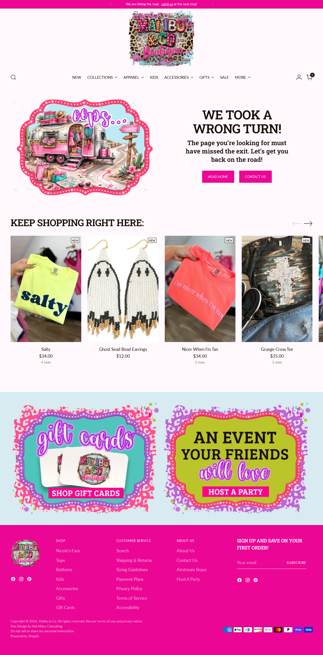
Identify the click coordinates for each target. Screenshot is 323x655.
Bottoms (64, 569)
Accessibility (128, 607)
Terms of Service (131, 598)
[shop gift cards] (86, 458)
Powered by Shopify (25, 636)
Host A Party (188, 579)
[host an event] (237, 458)
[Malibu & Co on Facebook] (14, 580)
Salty (45, 349)
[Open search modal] (13, 77)
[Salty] (46, 289)
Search (122, 550)
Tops (60, 560)
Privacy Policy (129, 588)
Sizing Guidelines (132, 569)
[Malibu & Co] (161, 39)
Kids (60, 579)
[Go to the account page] (299, 77)
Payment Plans (129, 579)
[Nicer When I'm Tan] (200, 289)
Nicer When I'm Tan (200, 349)
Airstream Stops (191, 569)
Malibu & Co (47, 621)
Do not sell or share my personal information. (43, 631)
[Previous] (110, 4)
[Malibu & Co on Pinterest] (30, 580)
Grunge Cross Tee (277, 349)
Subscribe (296, 563)
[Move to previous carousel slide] (296, 223)
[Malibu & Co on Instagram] (22, 580)
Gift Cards (65, 607)
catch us (167, 4)
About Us (186, 550)
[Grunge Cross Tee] (277, 289)
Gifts (60, 598)
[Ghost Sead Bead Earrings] (123, 289)
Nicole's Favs (68, 550)
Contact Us (187, 560)
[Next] (212, 4)
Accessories (67, 588)
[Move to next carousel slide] (308, 223)
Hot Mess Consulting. (47, 626)
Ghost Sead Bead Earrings (123, 349)
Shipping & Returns (134, 560)
